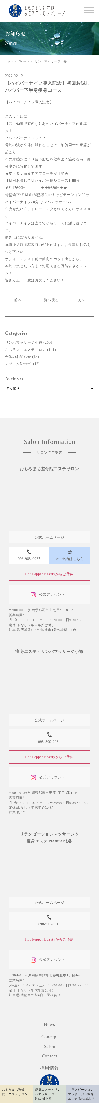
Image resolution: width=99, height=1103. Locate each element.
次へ (81, 300)
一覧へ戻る (49, 300)
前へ (18, 300)
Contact (49, 1056)
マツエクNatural (18, 364)
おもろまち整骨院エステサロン (49, 468)
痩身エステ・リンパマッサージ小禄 (49, 651)
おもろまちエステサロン (25, 350)
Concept (49, 1036)
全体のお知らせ (18, 357)
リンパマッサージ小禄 (23, 342)
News (49, 1024)
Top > (9, 61)
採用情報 (49, 1068)
